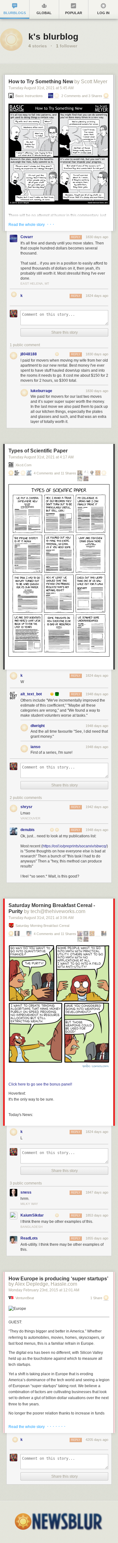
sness (25, 1192)
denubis (27, 830)
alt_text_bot (31, 694)
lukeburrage (41, 391)
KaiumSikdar (32, 1215)
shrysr (26, 807)
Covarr (26, 237)
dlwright (38, 726)
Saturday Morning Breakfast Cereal (42, 925)
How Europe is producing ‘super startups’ (58, 1278)
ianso (35, 747)
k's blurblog (53, 36)
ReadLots (29, 1238)
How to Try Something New (40, 81)
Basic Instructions (29, 96)
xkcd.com (23, 465)
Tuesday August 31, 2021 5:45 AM (41, 88)
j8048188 (28, 354)
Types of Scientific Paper (38, 450)
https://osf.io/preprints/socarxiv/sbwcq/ (74, 846)
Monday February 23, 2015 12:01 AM (43, 1290)
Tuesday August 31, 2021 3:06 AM (41, 918)
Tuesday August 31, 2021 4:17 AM (41, 457)
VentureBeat (24, 1298)
